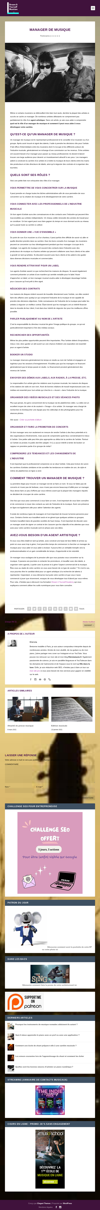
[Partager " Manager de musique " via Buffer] (60, 608)
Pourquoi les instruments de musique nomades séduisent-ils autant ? (46, 1024)
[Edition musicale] (71, 709)
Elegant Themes (43, 1203)
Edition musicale (59, 726)
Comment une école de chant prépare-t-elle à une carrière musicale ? (46, 1046)
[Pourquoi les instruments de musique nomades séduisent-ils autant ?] (11, 1026)
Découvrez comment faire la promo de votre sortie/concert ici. (50, 985)
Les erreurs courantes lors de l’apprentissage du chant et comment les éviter (49, 1056)
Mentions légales (46, 1207)
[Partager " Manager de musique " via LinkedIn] (55, 608)
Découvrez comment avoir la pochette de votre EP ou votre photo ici (67, 948)
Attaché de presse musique (21, 726)
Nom (7, 787)
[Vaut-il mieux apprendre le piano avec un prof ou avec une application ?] (11, 1036)
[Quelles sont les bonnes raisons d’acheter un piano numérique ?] (11, 1068)
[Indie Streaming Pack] (50, 1100)
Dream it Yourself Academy (63, 582)
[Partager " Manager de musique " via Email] (70, 608)
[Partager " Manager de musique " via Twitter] (34, 608)
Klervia (33, 642)
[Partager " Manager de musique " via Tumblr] (44, 608)
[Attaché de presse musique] (28, 709)
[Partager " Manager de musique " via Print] (76, 608)
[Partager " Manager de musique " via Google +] (39, 608)
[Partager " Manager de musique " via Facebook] (29, 608)
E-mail (39, 787)
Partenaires (45, 36)
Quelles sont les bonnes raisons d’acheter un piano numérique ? (44, 1067)
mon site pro (35, 671)
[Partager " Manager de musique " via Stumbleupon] (65, 608)
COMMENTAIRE (11, 764)
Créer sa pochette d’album (31, 420)
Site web (69, 787)
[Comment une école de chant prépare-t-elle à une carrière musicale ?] (11, 1047)
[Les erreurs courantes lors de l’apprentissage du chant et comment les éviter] (11, 1058)
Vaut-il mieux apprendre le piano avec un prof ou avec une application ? (47, 1035)
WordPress (67, 1203)
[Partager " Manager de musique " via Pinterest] (50, 608)
